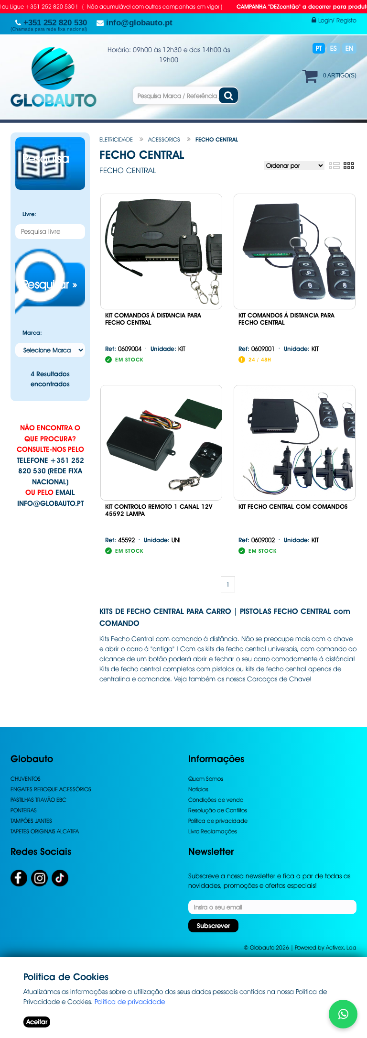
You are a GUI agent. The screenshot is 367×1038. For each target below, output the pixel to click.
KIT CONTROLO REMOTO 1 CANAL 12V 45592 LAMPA (158, 510)
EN (349, 48)
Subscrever (213, 925)
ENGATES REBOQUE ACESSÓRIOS (51, 789)
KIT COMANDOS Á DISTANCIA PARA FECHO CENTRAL (153, 319)
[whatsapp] (343, 1014)
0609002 (256, 540)
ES (333, 48)
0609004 (123, 348)
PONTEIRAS (24, 810)
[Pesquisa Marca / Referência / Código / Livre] (228, 95)
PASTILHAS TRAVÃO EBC (38, 799)
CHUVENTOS (26, 778)
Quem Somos (205, 778)
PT (319, 48)
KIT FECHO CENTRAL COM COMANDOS (292, 506)
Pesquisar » (49, 284)
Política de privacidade (218, 820)
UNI (162, 540)
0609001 (256, 348)
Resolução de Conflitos (217, 810)
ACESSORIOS (164, 139)
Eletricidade (116, 139)
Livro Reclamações (212, 831)
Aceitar (36, 1022)
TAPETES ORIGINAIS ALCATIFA (45, 831)
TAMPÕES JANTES (31, 820)
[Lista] (334, 166)
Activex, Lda (341, 947)
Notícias (198, 789)
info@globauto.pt (50, 503)
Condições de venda (216, 799)
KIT (168, 348)
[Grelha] (348, 166)
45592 (120, 540)
